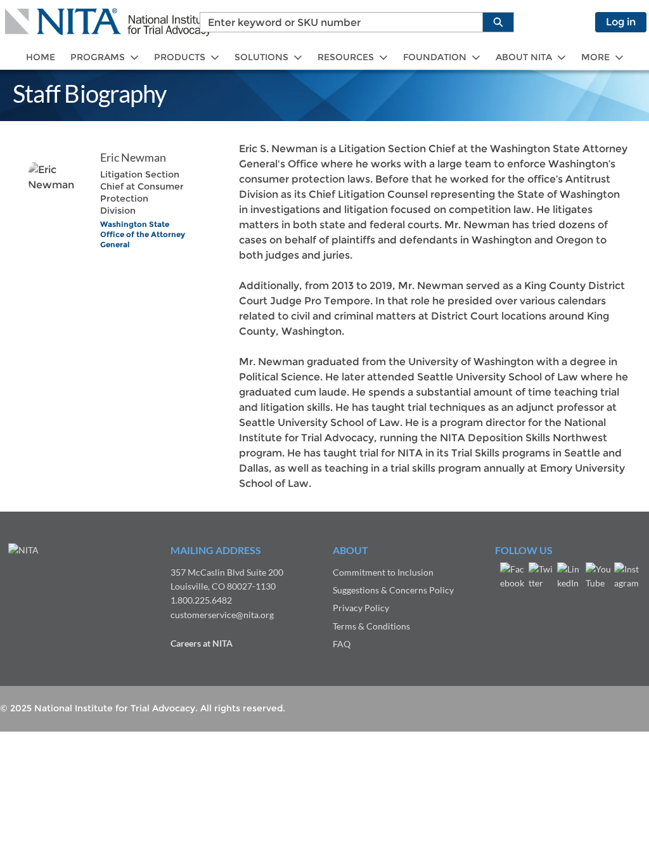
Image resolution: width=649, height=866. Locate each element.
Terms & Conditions (371, 626)
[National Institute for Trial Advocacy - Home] (108, 22)
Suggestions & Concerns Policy (393, 590)
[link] (40, 57)
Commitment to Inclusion (383, 572)
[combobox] (336, 22)
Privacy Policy (361, 607)
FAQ (341, 643)
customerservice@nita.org (222, 614)
